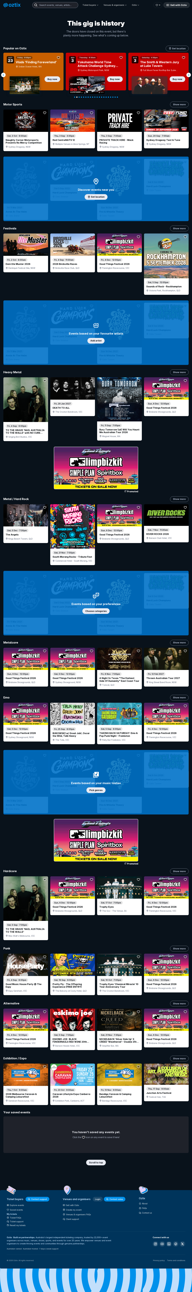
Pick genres (96, 790)
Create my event (74, 1210)
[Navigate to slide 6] (86, 97)
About (144, 1203)
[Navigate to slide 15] (106, 97)
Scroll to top (96, 1162)
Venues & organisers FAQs (78, 1214)
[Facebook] (176, 1244)
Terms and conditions (176, 1260)
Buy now (52, 79)
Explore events (17, 1205)
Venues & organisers (114, 5)
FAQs (144, 1208)
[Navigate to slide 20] (117, 97)
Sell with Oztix (178, 5)
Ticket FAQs (15, 1218)
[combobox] (55, 5)
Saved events (16, 1210)
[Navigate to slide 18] (113, 97)
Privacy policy (159, 1260)
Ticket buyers (89, 5)
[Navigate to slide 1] (75, 97)
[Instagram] (155, 1244)
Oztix (134, 5)
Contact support (39, 1199)
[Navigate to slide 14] (104, 97)
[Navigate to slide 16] (108, 97)
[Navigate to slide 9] (93, 97)
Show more (179, 104)
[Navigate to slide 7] (88, 97)
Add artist (96, 340)
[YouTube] (162, 1244)
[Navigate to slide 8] (90, 97)
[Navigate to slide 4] (81, 97)
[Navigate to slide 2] (77, 97)
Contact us (147, 1213)
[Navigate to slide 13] (101, 97)
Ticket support (16, 1221)
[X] (182, 1244)
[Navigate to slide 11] (97, 97)
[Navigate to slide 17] (110, 97)
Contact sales (116, 1199)
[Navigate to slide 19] (115, 97)
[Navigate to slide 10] (95, 97)
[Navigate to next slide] (188, 75)
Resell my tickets (18, 1225)
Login (97, 1199)
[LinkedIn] (169, 1244)
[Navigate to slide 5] (84, 97)
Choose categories (96, 611)
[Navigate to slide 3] (79, 97)
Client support (72, 1219)
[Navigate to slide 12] (99, 97)
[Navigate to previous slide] (3, 75)
